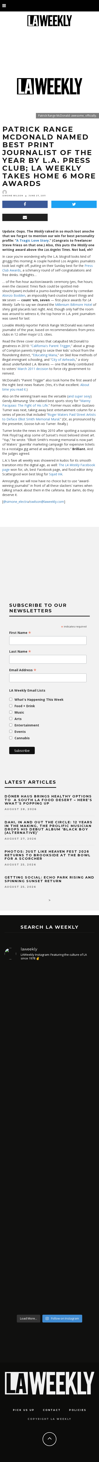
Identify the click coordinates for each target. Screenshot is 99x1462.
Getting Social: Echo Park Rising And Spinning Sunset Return (49, 879)
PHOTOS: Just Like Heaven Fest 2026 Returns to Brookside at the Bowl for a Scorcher (48, 855)
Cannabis (22, 738)
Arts (18, 719)
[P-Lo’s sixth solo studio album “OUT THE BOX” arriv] (49, 1262)
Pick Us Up (24, 1410)
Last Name (20, 651)
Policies (77, 1410)
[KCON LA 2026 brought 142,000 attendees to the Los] (49, 1178)
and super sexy (79, 396)
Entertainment (27, 725)
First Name (20, 632)
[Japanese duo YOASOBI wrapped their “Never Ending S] (49, 1104)
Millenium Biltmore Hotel (73, 304)
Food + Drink (25, 706)
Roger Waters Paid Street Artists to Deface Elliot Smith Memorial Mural (49, 416)
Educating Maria (45, 355)
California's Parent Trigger (51, 346)
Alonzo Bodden (13, 295)
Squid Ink (55, 474)
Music (19, 712)
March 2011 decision (32, 369)
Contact (52, 1410)
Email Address (22, 670)
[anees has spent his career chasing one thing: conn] (49, 1014)
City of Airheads (63, 359)
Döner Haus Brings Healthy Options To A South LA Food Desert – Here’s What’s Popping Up (48, 799)
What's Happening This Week (39, 699)
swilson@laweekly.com (47, 501)
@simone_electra (16, 501)
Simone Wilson (12, 195)
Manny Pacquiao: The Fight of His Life (46, 403)
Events (20, 731)
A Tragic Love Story (32, 240)
